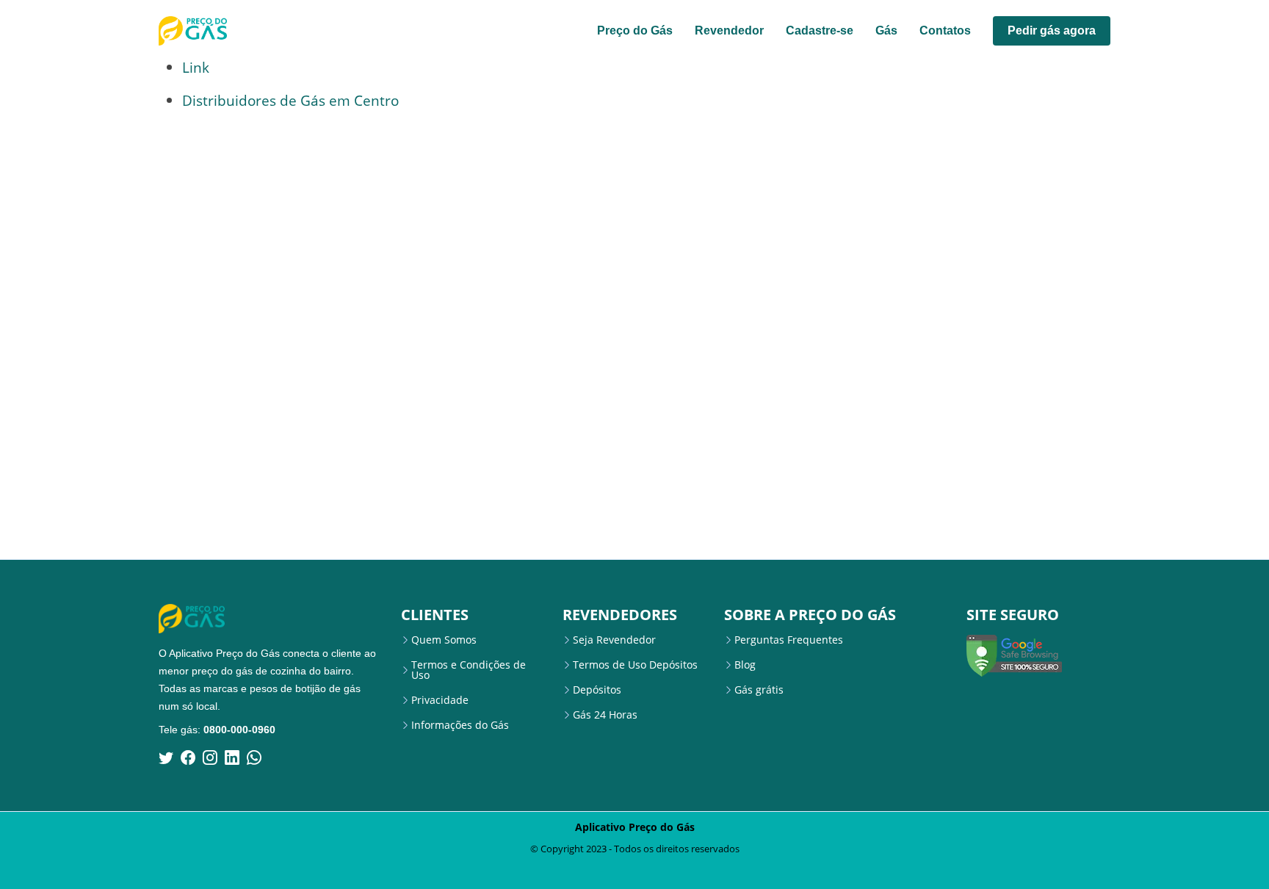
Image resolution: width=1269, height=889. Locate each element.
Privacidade (440, 700)
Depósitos (597, 690)
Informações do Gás (460, 725)
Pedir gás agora (1052, 30)
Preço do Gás (635, 30)
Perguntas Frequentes (788, 640)
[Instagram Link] (210, 757)
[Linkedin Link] (232, 757)
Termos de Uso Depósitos (635, 665)
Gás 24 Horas (605, 715)
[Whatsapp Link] (254, 757)
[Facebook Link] (188, 757)
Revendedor (729, 30)
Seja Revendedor (614, 640)
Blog (745, 665)
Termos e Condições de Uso (468, 670)
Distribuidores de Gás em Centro (290, 100)
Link (195, 67)
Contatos (945, 30)
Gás (886, 30)
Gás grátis (759, 690)
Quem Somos (444, 640)
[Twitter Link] (166, 757)
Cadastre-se (819, 30)
